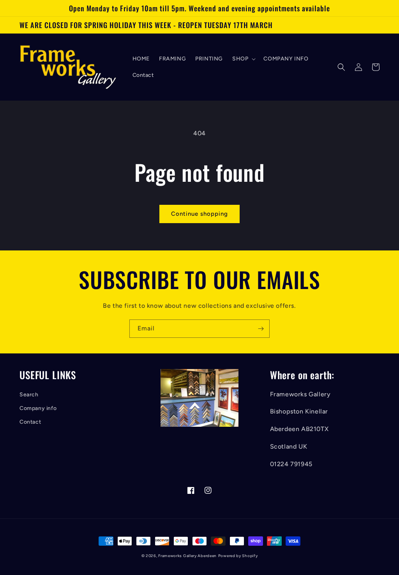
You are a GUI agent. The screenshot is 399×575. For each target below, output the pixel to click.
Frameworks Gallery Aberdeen (187, 555)
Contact (30, 422)
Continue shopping (199, 213)
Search (29, 394)
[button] (243, 59)
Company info (37, 408)
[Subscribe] (260, 328)
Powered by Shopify (238, 555)
